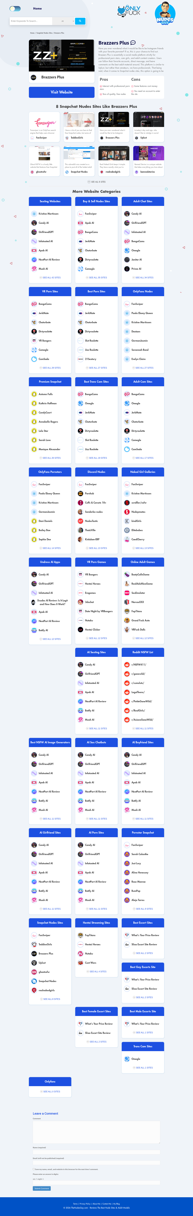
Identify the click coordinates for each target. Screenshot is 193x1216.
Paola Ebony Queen (142, 313)
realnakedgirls (113, 172)
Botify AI (43, 630)
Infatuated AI (46, 241)
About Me (96, 1204)
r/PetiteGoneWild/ (142, 701)
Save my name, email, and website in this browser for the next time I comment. (66, 1169)
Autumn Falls (46, 394)
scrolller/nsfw (139, 502)
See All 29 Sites (51, 368)
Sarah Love (45, 440)
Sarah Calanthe (140, 854)
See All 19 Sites (97, 458)
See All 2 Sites (144, 953)
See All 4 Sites (97, 971)
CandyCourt (45, 412)
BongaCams (91, 232)
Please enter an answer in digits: (46, 1174)
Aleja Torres (138, 900)
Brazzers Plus (52, 77)
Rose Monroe (139, 881)
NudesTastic (91, 521)
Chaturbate (91, 250)
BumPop (136, 891)
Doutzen (136, 331)
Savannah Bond (140, 350)
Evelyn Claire (139, 359)
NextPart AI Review (49, 259)
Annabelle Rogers (48, 422)
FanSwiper (41, 138)
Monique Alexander (49, 449)
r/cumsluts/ (138, 683)
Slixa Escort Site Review (144, 944)
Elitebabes (137, 530)
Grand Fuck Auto (141, 620)
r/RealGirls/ (138, 710)
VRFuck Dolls (138, 629)
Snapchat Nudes (79, 172)
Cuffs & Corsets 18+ (95, 502)
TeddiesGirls (77, 138)
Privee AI (136, 269)
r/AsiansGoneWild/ (142, 720)
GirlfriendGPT (46, 232)
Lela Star (43, 431)
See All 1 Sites (144, 1032)
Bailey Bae (44, 530)
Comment (37, 1119)
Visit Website (62, 92)
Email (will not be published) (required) (48, 1158)
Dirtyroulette (91, 259)
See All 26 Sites (51, 458)
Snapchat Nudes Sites (44, 33)
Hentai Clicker (92, 629)
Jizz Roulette (91, 350)
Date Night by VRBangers (99, 611)
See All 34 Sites (144, 277)
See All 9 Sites (144, 909)
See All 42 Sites (51, 277)
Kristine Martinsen (48, 213)
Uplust (143, 138)
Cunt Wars (90, 963)
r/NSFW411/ (139, 664)
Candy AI (44, 223)
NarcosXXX (138, 602)
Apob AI (43, 250)
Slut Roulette (91, 340)
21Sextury (90, 359)
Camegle (90, 269)
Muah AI (43, 269)
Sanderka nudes (94, 512)
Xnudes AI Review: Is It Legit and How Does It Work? (52, 602)
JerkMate (90, 241)
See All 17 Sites (144, 458)
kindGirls (136, 521)
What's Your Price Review (145, 935)
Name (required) (39, 1148)
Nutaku (89, 620)
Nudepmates (138, 512)
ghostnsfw (41, 172)
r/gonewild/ (138, 674)
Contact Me (106, 1204)
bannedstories (147, 172)
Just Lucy (136, 863)
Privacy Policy (85, 1204)
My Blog (116, 1204)
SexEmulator (138, 593)
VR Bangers (45, 340)
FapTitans (137, 611)
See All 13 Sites (97, 548)
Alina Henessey (140, 872)
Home (37, 8)
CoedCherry (138, 539)
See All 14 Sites (51, 548)
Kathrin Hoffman (48, 403)
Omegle (136, 250)
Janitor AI (137, 259)
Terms (75, 1204)
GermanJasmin (140, 340)
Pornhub (89, 493)
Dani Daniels (45, 521)
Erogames (90, 593)
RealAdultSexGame (142, 583)
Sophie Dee (45, 539)
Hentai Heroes (92, 583)
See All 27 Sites (97, 368)
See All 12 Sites (51, 639)
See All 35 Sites (97, 277)
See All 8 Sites (51, 999)
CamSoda (44, 359)
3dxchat (89, 602)
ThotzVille (90, 530)
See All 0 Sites (51, 1091)
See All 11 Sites (98, 728)
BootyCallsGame (140, 574)
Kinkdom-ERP (92, 539)
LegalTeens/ (138, 692)
